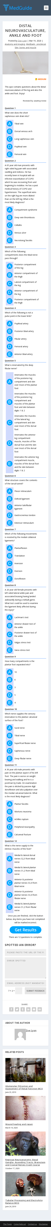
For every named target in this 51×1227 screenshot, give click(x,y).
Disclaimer (43, 1224)
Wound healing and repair (19, 1124)
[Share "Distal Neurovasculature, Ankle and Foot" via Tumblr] (23, 1009)
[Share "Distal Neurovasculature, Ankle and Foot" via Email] (34, 1009)
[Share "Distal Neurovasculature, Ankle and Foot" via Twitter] (17, 1009)
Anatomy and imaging (15, 44)
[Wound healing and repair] (25, 1108)
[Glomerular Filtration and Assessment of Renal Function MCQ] (25, 1070)
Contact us (32, 1224)
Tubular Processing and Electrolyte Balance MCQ (23, 1201)
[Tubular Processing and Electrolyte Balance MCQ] (25, 1184)
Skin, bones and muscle (25, 47)
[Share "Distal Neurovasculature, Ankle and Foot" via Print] (39, 1009)
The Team (7, 1224)
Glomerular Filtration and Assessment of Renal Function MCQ (24, 1087)
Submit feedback (35, 990)
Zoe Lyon (22, 40)
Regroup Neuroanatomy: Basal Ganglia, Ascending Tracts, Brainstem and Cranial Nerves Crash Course (25, 1162)
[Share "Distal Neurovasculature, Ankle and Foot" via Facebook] (11, 1009)
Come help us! (20, 1224)
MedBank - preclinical (36, 44)
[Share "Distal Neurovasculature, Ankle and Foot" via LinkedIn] (28, 1009)
